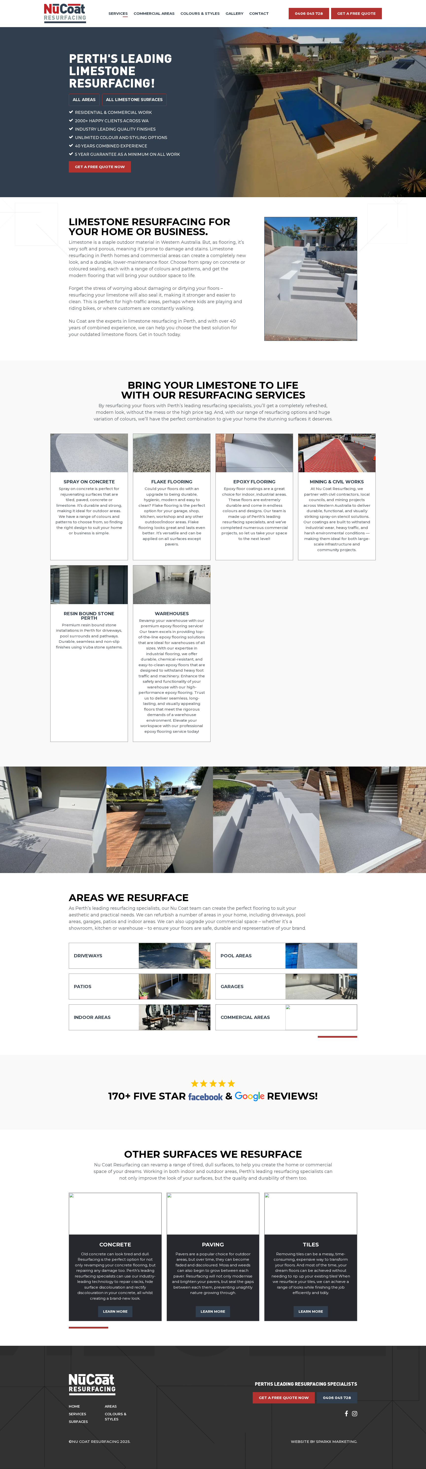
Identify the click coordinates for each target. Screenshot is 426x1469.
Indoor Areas (92, 1017)
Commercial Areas (154, 13)
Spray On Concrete (89, 482)
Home (74, 1406)
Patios (82, 986)
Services (118, 13)
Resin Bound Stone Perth (89, 616)
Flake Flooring (171, 482)
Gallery (234, 13)
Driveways (88, 956)
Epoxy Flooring (254, 482)
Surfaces (78, 1421)
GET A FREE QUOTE (356, 13)
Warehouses (172, 613)
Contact (259, 13)
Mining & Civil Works (337, 482)
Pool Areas (236, 956)
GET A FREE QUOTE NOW (100, 166)
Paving (213, 1244)
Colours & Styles (200, 13)
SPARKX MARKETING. (336, 1441)
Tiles (311, 1244)
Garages (232, 986)
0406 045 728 (309, 13)
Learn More (115, 1311)
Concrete (115, 1244)
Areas (111, 1406)
